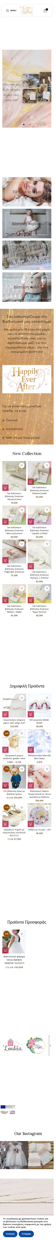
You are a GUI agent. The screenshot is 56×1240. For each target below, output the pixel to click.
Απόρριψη (26, 1234)
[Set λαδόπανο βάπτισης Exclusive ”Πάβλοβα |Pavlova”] (14, 551)
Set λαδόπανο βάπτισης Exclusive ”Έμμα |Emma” (39, 609)
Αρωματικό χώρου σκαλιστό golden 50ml (14, 757)
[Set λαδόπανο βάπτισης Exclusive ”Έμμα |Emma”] (39, 593)
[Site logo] (26, 10)
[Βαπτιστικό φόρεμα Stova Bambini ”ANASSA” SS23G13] (14, 941)
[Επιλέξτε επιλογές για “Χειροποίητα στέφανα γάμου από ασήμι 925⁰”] (5, 714)
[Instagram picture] (14, 1155)
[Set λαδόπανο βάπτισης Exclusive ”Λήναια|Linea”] (14, 476)
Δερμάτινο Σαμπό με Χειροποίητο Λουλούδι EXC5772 (14, 832)
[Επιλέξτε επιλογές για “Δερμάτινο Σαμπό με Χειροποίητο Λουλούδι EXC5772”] (5, 824)
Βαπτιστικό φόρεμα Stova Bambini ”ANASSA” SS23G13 (14, 960)
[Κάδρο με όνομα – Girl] (39, 815)
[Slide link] (26, 89)
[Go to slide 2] (27, 124)
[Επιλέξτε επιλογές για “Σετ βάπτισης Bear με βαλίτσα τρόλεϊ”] (5, 785)
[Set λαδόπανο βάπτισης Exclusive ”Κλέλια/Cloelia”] (39, 473)
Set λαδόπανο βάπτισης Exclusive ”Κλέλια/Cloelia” (39, 490)
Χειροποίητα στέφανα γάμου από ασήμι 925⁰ (14, 721)
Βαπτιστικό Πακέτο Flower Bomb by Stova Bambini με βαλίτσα (39, 794)
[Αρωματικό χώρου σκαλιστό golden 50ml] (14, 741)
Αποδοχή (10, 1234)
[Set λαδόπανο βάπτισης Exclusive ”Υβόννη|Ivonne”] (14, 515)
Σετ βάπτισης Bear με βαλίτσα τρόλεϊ (14, 792)
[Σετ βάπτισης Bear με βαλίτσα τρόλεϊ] (14, 777)
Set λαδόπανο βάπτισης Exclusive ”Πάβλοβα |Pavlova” (14, 569)
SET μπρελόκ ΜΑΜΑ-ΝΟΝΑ (39, 721)
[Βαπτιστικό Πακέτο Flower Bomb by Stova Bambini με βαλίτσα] (39, 777)
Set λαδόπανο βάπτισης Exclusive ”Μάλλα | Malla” (14, 609)
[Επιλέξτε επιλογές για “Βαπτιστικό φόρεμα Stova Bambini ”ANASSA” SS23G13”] (5, 950)
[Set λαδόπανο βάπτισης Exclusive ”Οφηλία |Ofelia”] (39, 515)
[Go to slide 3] (30, 124)
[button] (4, 89)
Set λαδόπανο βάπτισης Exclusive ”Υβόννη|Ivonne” (14, 530)
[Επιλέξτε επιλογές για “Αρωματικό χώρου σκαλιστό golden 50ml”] (5, 750)
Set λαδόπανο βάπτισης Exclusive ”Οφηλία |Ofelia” (39, 530)
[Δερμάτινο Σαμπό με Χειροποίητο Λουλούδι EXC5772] (14, 815)
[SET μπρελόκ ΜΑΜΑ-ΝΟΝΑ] (39, 705)
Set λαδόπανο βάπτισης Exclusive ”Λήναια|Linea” (14, 496)
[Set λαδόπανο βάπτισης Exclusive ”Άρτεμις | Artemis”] (39, 554)
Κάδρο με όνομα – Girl (39, 829)
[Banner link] (26, 192)
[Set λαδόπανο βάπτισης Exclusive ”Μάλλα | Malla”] (14, 593)
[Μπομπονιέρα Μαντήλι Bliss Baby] (39, 741)
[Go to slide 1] (24, 124)
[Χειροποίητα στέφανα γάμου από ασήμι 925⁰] (14, 705)
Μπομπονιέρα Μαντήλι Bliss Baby (39, 757)
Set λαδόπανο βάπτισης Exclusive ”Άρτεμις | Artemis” (39, 574)
